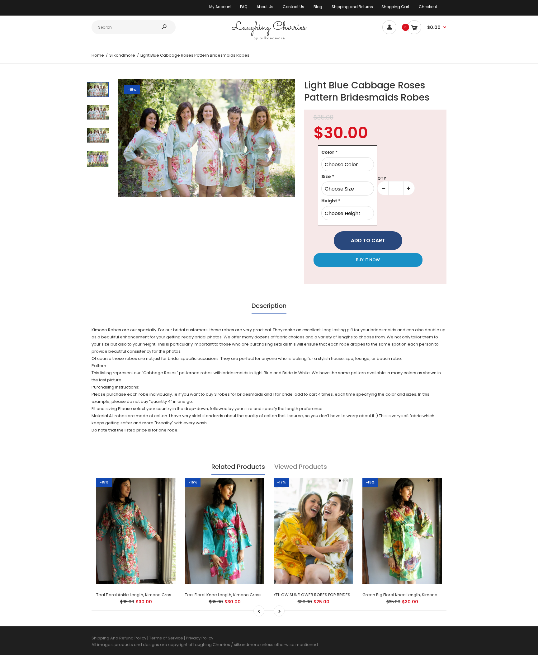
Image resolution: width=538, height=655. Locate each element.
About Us (265, 6)
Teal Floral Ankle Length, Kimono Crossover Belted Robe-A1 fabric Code (168, 595)
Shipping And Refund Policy (119, 638)
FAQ (243, 6)
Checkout (428, 6)
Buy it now (368, 260)
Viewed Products (300, 466)
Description (269, 305)
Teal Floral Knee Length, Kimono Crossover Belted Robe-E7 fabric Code (256, 595)
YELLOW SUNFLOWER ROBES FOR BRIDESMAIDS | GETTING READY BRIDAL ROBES (348, 595)
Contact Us (293, 6)
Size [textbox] (327, 176)
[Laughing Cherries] (269, 39)
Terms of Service (166, 638)
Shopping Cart (395, 6)
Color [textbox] (329, 152)
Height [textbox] (330, 201)
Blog (318, 6)
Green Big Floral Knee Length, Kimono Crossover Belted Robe (423, 595)
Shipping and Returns (352, 6)
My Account (220, 6)
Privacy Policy (199, 638)
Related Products (238, 466)
